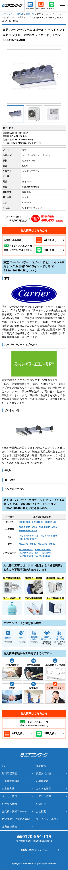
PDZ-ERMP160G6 (48, 527)
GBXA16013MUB (27, 544)
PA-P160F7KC (26, 556)
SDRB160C (50, 522)
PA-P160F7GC (26, 549)
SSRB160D (24, 522)
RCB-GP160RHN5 (48, 536)
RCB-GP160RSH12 (28, 536)
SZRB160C (37, 522)
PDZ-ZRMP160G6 (28, 527)
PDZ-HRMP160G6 (28, 530)
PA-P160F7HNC (43, 553)
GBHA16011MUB (46, 544)
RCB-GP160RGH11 (28, 539)
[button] (57, 75)
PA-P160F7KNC (42, 556)
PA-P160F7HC (26, 553)
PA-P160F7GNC (43, 549)
